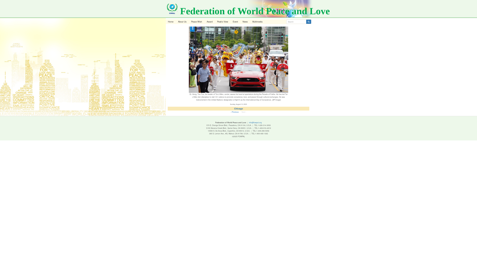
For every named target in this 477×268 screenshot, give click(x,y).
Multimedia (257, 21)
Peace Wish (196, 21)
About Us (182, 21)
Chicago (238, 108)
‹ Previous (235, 112)
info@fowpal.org (255, 122)
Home (170, 21)
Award (210, 21)
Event (235, 21)
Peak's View (222, 21)
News (245, 21)
